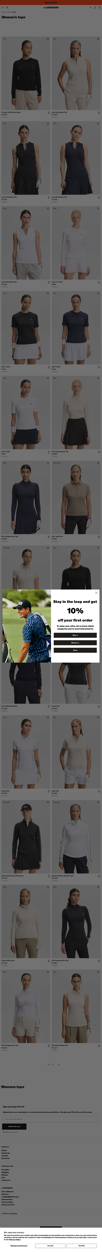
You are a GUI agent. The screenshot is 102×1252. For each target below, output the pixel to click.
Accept (50, 1246)
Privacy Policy (15, 1240)
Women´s (75, 643)
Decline (82, 1246)
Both (75, 650)
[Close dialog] (96, 593)
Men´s (75, 635)
